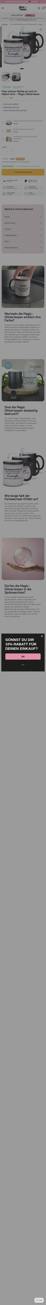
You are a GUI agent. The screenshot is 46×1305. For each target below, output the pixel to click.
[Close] (42, 636)
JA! (23, 656)
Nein (23, 665)
